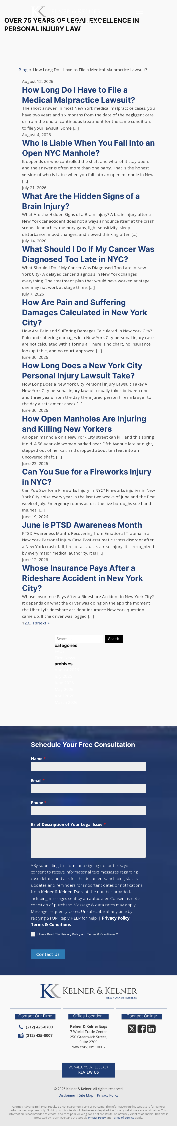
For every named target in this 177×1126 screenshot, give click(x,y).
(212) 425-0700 (88, 23)
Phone (38, 802)
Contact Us (48, 954)
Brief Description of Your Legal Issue (68, 824)
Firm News (65, 658)
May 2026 (64, 689)
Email (38, 780)
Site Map (86, 1095)
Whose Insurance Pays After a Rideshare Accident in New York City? (82, 578)
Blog (23, 69)
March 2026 (66, 702)
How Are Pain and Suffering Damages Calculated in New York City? (84, 312)
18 (34, 623)
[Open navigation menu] (139, 12)
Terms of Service (123, 1118)
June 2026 (64, 682)
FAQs (60, 651)
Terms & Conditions (51, 924)
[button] (88, 1070)
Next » (43, 623)
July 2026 (63, 676)
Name (38, 758)
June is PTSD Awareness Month (82, 525)
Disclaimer (66, 1095)
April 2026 (64, 696)
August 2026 (67, 669)
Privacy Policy (116, 918)
